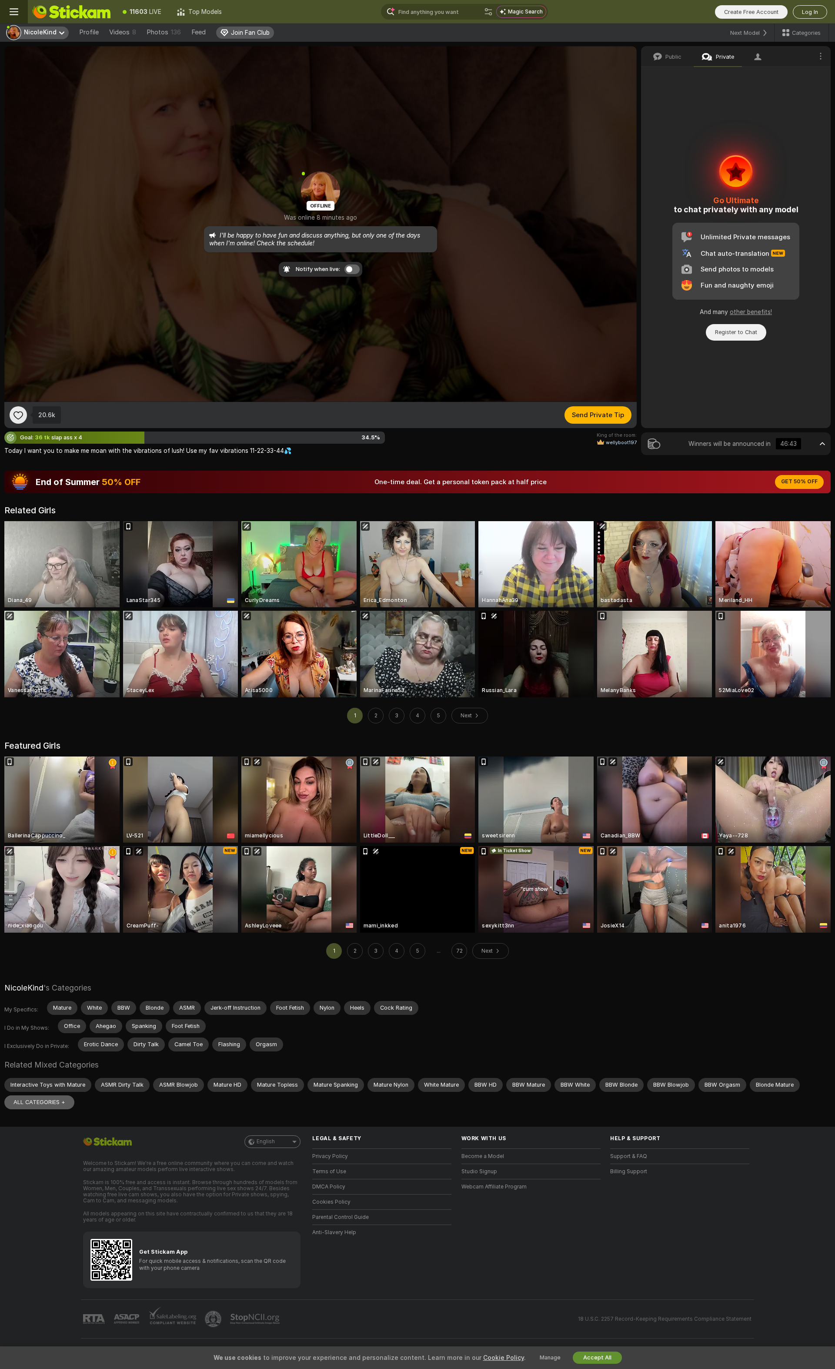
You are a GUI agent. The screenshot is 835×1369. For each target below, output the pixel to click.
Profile (89, 32)
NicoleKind (23, 987)
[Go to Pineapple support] (214, 1319)
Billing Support (628, 1171)
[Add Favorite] (18, 415)
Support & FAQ (628, 1156)
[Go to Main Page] (71, 11)
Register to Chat (736, 332)
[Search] (488, 12)
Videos (122, 32)
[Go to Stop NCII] (255, 1319)
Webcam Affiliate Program (494, 1187)
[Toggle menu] (14, 11)
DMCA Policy (328, 1187)
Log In (810, 12)
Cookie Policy (503, 1357)
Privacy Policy (330, 1156)
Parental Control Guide (340, 1217)
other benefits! (751, 311)
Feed (198, 32)
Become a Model (482, 1156)
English (266, 1141)
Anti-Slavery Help (334, 1232)
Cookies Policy (331, 1202)
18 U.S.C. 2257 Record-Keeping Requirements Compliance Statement (665, 1319)
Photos (164, 32)
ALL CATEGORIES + (39, 1102)
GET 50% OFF (799, 482)
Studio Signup (479, 1171)
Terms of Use (329, 1171)
